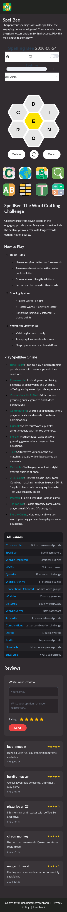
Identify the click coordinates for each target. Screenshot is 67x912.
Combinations (18, 410)
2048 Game (17, 477)
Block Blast (17, 364)
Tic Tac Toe (17, 503)
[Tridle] (42, 190)
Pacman (15, 497)
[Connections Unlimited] (9, 173)
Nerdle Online (18, 514)
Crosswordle (18, 380)
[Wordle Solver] (58, 173)
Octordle (15, 467)
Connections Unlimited (24, 395)
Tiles (13, 451)
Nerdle (14, 436)
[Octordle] (42, 173)
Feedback (39, 907)
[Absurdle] (9, 190)
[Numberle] (58, 190)
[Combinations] (25, 190)
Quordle (15, 425)
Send (17, 727)
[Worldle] (25, 173)
